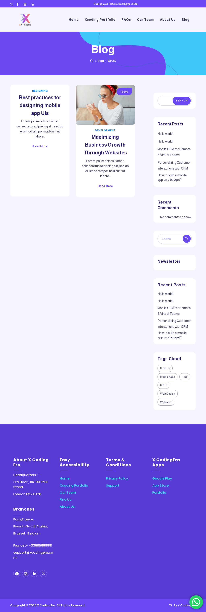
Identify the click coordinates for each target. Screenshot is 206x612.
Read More (39, 146)
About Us (67, 506)
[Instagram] (25, 4)
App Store (160, 485)
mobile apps (167, 376)
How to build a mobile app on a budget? (172, 177)
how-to (165, 368)
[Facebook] (17, 4)
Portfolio (159, 492)
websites (166, 402)
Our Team (68, 492)
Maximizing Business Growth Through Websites (105, 144)
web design (167, 393)
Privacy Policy (117, 478)
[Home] (91, 60)
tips (184, 376)
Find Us (65, 499)
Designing (40, 91)
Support (112, 485)
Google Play (162, 478)
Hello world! (165, 133)
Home (64, 478)
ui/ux (163, 385)
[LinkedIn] (32, 4)
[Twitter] (11, 4)
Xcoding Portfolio (74, 485)
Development (105, 130)
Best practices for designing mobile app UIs (40, 105)
